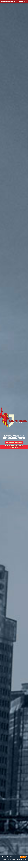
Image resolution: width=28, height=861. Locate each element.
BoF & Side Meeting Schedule (14, 447)
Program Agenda (14, 442)
